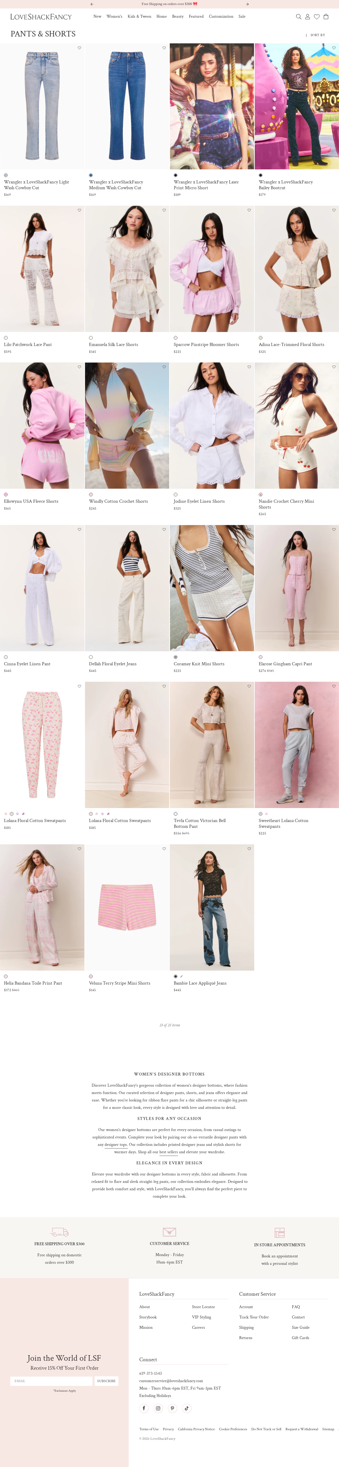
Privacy (168, 1429)
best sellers (168, 1152)
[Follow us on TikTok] (186, 1408)
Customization (221, 16)
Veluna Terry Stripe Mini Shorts (119, 983)
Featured (196, 16)
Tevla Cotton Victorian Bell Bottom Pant (200, 823)
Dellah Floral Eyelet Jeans (112, 664)
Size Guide (301, 1327)
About (144, 1306)
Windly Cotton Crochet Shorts (118, 501)
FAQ (296, 1306)
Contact (298, 1317)
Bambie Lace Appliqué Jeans (200, 983)
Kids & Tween (139, 16)
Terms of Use (149, 1429)
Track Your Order (254, 1317)
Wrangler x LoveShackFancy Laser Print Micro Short (206, 185)
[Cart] (326, 16)
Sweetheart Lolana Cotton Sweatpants (284, 823)
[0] (317, 17)
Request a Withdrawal (302, 1429)
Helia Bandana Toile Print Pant (33, 983)
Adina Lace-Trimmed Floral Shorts (291, 345)
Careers (198, 1327)
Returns (245, 1337)
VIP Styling (201, 1317)
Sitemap (328, 1429)
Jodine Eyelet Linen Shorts (199, 501)
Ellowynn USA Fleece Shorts (31, 501)
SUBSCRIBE (106, 1381)
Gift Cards (300, 1337)
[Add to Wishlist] (79, 48)
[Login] (307, 16)
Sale (242, 16)
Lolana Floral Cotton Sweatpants (35, 821)
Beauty (178, 16)
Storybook (148, 1317)
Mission (146, 1327)
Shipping (246, 1327)
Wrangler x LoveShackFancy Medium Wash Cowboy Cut (116, 185)
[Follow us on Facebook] (143, 1408)
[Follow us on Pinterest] (172, 1408)
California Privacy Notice (196, 1429)
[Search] (298, 16)
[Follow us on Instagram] (158, 1408)
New (97, 16)
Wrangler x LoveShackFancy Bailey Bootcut (286, 185)
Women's (114, 16)
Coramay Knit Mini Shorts (199, 664)
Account (246, 1306)
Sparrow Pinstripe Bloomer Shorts (206, 345)
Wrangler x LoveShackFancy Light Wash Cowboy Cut (36, 185)
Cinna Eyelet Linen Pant (27, 664)
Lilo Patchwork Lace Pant (28, 345)
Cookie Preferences (233, 1429)
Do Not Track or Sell (266, 1429)
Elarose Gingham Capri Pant (285, 664)
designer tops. (116, 1144)
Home (162, 16)
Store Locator (203, 1306)
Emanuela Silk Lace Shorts (113, 345)
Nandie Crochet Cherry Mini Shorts (286, 504)
